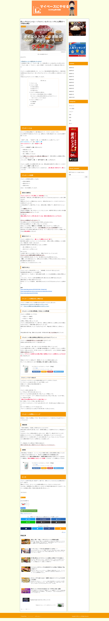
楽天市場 (50, 371)
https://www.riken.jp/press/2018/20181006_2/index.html (34, 289)
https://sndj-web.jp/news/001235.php (29, 293)
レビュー (71, 111)
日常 (70, 120)
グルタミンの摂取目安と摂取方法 (37, 92)
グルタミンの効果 (34, 85)
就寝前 (33, 103)
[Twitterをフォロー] (37, 528)
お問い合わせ (37, 616)
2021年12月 (72, 97)
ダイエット (23, 497)
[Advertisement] (31, 117)
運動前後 (34, 101)
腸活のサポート (35, 88)
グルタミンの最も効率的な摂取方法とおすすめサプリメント (44, 96)
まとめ (32, 105)
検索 (70, 174)
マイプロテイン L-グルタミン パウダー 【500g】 (43, 366)
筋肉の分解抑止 (35, 86)
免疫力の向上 (35, 90)
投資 (70, 114)
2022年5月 (71, 82)
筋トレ (70, 123)
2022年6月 (71, 79)
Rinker (37, 464)
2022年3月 (71, 88)
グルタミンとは (34, 83)
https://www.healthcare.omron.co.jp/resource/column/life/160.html (36, 291)
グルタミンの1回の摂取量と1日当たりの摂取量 (42, 94)
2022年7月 (71, 76)
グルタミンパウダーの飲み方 (40, 97)
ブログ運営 (71, 108)
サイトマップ (30, 616)
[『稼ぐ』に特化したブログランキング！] (26, 513)
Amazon (44, 371)
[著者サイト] (26, 528)
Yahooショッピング (59, 371)
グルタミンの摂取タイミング (36, 99)
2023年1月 (71, 73)
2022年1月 (71, 94)
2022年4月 (71, 85)
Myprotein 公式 (36, 371)
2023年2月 (71, 70)
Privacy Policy (23, 616)
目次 (42, 80)
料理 (70, 117)
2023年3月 (71, 67)
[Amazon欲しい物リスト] (60, 528)
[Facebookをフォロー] (48, 528)
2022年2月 (71, 91)
